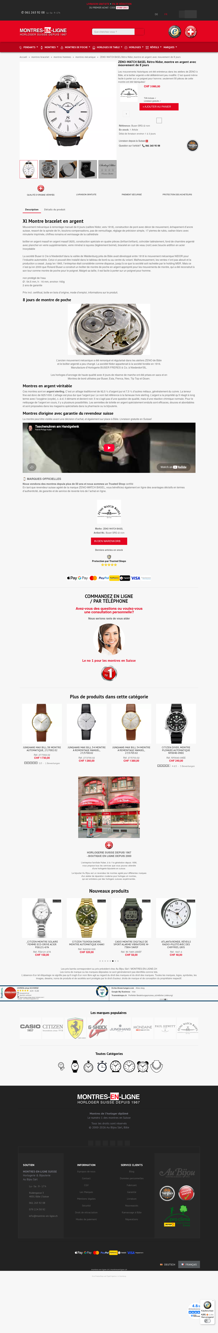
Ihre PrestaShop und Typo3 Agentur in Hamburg (109, 1276)
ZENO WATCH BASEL (113, 528)
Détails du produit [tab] (54, 209)
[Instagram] (105, 1143)
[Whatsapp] (120, 1143)
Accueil (23, 56)
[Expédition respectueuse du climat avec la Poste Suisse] (177, 1216)
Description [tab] (31, 209)
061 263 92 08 (152, 145)
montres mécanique (85, 56)
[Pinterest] (112, 1143)
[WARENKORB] (191, 14)
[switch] (207, 1321)
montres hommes (62, 56)
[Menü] (213, 1301)
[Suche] (139, 32)
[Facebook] (98, 1143)
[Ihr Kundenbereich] (175, 14)
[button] (22, 110)
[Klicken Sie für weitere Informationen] (109, 993)
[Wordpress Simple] (90, 1143)
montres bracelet (40, 56)
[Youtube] (127, 1143)
